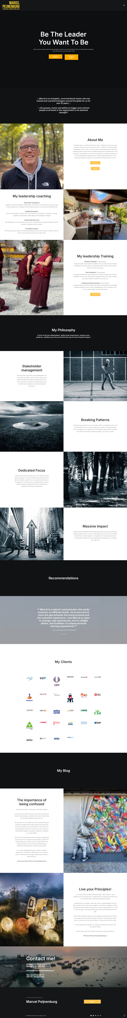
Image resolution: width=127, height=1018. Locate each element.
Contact (92, 1001)
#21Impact (31, 855)
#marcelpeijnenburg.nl (40, 855)
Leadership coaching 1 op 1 (55, 56)
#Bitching (86, 930)
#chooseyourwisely (22, 855)
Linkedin (95, 168)
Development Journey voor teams (71, 57)
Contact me (95, 162)
